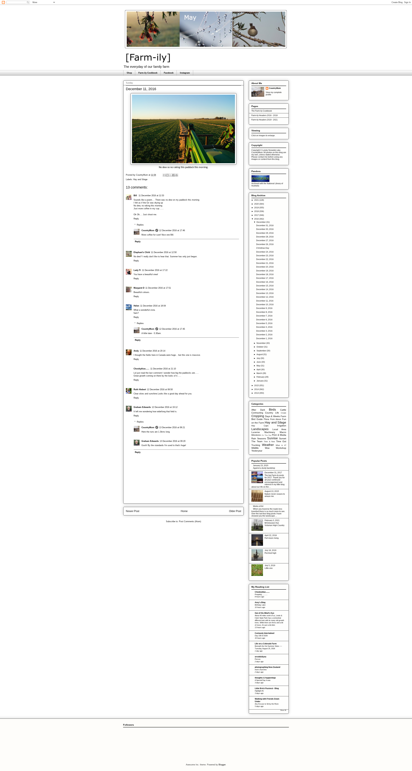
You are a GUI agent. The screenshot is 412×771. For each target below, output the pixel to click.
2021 (256, 200)
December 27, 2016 (265, 240)
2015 (256, 385)
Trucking (255, 445)
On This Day (266, 435)
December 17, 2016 (265, 278)
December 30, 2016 (265, 229)
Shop (129, 73)
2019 (256, 208)
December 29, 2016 (265, 233)
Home (184, 511)
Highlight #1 (259, 691)
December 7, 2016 (264, 316)
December (261, 222)
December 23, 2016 (265, 255)
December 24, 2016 (265, 252)
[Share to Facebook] (173, 175)
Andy (136, 351)
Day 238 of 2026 (261, 636)
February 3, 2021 (272, 520)
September (262, 351)
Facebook (168, 73)
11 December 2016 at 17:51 (158, 288)
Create (283, 413)
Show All (283, 710)
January (260, 381)
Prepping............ (261, 594)
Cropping (257, 416)
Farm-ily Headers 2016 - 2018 (264, 115)
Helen (136, 306)
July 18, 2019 (270, 550)
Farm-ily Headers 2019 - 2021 (264, 120)
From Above (275, 419)
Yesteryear (256, 450)
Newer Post (132, 511)
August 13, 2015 (272, 491)
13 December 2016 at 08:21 (172, 427)
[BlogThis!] (167, 175)
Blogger (222, 764)
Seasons (261, 438)
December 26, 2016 (265, 244)
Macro (283, 432)
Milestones (256, 435)
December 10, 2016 (265, 304)
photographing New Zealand (267, 667)
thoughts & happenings (265, 678)
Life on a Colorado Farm (266, 644)
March (259, 373)
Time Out (281, 441)
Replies (140, 225)
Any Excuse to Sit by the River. (267, 704)
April (259, 369)
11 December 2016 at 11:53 (151, 195)
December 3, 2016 (264, 331)
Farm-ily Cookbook (147, 73)
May (259, 366)
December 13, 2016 (265, 293)
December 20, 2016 (265, 267)
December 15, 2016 (265, 286)
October (260, 347)
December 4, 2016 (264, 327)
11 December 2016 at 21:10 (163, 368)
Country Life (272, 412)
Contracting (257, 412)
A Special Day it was (263, 680)
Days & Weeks (272, 416)
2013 (256, 393)
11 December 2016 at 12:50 (164, 252)
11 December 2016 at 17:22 (155, 270)
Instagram (185, 73)
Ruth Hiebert (140, 389)
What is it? (281, 445)
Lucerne (255, 432)
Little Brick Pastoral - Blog (267, 688)
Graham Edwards (142, 407)
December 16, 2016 (265, 282)
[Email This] (164, 175)
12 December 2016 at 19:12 (165, 407)
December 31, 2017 (273, 472)
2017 (256, 215)
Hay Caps (259, 426)
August (260, 354)
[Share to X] (170, 175)
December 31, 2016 (265, 225)
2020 (256, 204)
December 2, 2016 (264, 335)
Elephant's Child (142, 252)
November (261, 343)
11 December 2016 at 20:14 (152, 351)
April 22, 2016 (271, 535)
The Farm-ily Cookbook (261, 111)
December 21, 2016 (265, 263)
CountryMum (147, 230)
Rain (253, 438)
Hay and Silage (140, 179)
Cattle (283, 410)
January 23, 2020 (260, 465)
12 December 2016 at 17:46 (172, 230)
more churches (261, 670)
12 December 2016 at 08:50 (160, 389)
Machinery (269, 432)
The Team (256, 441)
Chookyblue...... (141, 368)
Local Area (279, 429)
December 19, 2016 (265, 271)
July (259, 358)
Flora (266, 419)
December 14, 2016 (265, 289)
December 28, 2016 (265, 237)
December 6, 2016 (264, 320)
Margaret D (139, 288)
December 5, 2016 (264, 323)
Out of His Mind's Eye (264, 613)
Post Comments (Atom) (190, 521)
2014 (256, 389)
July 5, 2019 (270, 565)
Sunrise (272, 438)
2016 (256, 219)
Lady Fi (137, 270)
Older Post (235, 511)
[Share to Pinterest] (176, 175)
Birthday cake (260, 605)
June (259, 362)
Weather (268, 445)
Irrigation (281, 425)
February (261, 377)
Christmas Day (262, 248)
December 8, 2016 (264, 312)
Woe (267, 448)
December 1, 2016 (264, 338)
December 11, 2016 (264, 301)
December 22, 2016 (265, 259)
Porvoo (257, 659)
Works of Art (258, 506)
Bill (136, 195)
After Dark (258, 410)
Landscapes (260, 429)
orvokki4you (260, 657)
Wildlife (255, 448)
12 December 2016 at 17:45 (172, 329)
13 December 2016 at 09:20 (172, 441)
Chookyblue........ (262, 592)
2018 (256, 211)
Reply (136, 218)
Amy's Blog (260, 602)
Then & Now (269, 441)
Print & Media (279, 435)
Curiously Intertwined (264, 633)
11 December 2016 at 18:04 (153, 306)
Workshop (281, 448)
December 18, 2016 (265, 274)
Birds (272, 409)
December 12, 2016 (265, 297)
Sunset (282, 438)
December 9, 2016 (264, 308)
